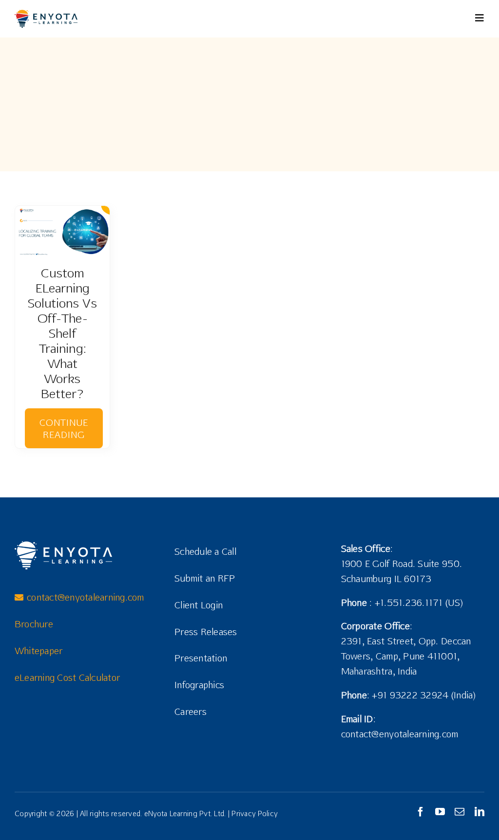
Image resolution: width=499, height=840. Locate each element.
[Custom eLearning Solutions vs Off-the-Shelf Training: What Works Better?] (62, 231)
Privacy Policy (254, 813)
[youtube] (440, 812)
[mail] (459, 812)
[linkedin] (479, 812)
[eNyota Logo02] (46, 14)
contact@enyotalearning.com (400, 734)
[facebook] (420, 812)
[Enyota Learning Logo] (63, 545)
